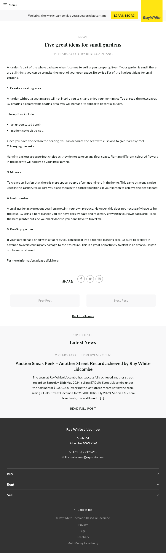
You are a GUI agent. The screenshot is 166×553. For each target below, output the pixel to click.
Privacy (83, 525)
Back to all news (83, 316)
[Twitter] (90, 279)
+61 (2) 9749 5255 (85, 452)
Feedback (83, 537)
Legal (83, 531)
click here (52, 260)
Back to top (85, 509)
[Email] (99, 279)
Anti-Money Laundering (83, 543)
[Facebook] (81, 279)
